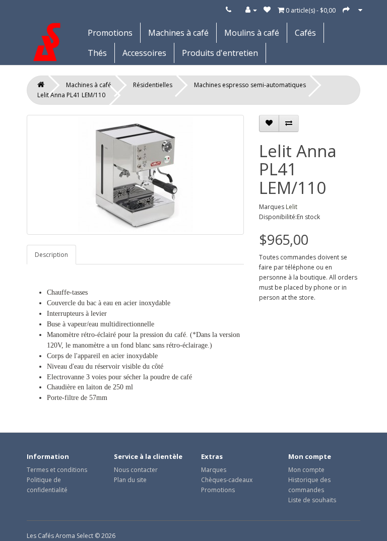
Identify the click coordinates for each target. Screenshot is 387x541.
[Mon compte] (251, 10)
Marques (213, 469)
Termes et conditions (57, 469)
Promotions (110, 32)
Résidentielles (152, 85)
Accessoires (144, 52)
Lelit (291, 206)
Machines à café (178, 32)
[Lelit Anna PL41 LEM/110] (135, 175)
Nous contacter (136, 469)
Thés (97, 52)
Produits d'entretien (220, 52)
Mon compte (306, 469)
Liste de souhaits (312, 500)
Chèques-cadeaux (226, 480)
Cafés (305, 32)
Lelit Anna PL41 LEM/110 (71, 95)
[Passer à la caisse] (346, 10)
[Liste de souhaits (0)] (267, 10)
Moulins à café (251, 32)
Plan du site (130, 480)
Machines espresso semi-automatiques (250, 85)
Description (51, 254)
